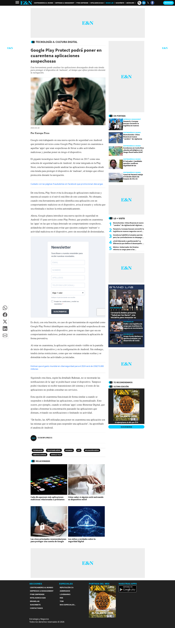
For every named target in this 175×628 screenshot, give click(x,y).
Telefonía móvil (54, 450)
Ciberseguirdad (39, 455)
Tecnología (37, 450)
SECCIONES (35, 584)
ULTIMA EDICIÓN (121, 386)
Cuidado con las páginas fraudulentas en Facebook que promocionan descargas (67, 184)
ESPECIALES (66, 584)
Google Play (56, 455)
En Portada (119, 115)
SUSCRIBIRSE (126, 427)
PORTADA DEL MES (99, 584)
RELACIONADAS (43, 461)
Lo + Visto (119, 218)
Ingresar (168, 3)
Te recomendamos (123, 382)
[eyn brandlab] (121, 287)
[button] (5, 308)
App (78, 450)
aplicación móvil (92, 450)
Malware (69, 450)
